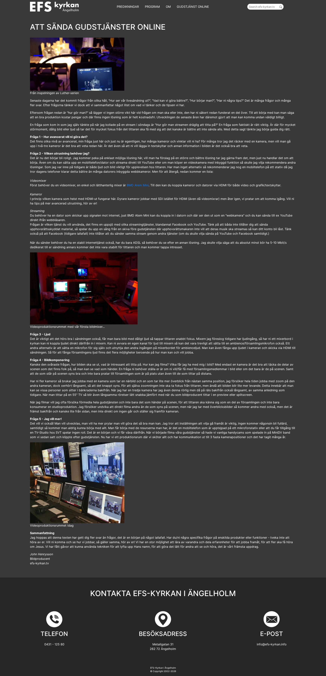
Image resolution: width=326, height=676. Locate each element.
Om (168, 7)
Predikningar (128, 7)
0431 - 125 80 (54, 644)
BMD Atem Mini (138, 185)
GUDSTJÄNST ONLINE (193, 7)
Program (152, 7)
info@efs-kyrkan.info (272, 644)
